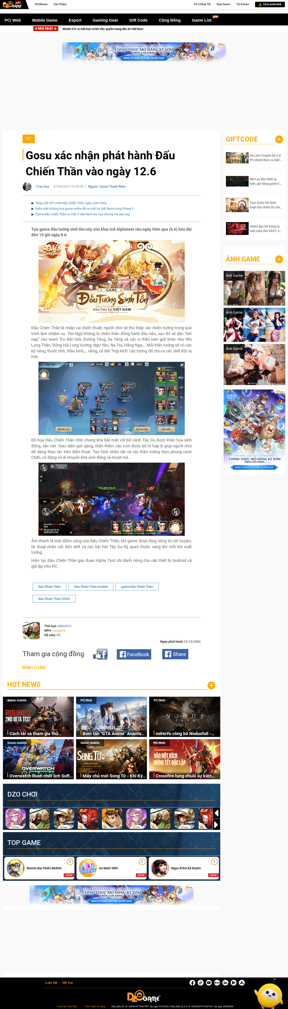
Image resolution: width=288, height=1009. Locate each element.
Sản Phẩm (60, 4)
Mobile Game (44, 20)
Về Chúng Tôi (202, 4)
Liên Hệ (51, 983)
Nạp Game (223, 4)
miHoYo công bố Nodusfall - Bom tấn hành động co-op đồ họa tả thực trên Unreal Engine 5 (188, 734)
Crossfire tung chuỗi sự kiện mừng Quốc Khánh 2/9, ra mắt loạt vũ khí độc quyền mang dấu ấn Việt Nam (187, 776)
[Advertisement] (144, 98)
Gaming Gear (105, 20)
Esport (75, 20)
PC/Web (86, 700)
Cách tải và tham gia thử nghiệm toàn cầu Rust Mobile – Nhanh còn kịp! (109, 29)
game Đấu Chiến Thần (137, 586)
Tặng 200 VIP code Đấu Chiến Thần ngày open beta (70, 203)
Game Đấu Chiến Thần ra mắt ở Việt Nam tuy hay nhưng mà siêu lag (82, 214)
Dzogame (59, 630)
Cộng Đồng (170, 20)
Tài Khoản (242, 4)
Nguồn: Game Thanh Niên (106, 186)
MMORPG (65, 626)
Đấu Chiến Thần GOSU (54, 599)
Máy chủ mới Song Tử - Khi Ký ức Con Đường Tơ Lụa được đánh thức (113, 776)
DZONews (41, 4)
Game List (202, 20)
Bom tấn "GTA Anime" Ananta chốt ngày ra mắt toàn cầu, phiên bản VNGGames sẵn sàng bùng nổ (114, 734)
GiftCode (242, 139)
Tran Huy (42, 186)
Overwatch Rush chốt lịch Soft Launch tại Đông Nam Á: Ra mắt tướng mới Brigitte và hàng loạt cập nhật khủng (41, 776)
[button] (216, 824)
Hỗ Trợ (68, 983)
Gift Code (138, 20)
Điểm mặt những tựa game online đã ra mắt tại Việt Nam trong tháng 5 (84, 208)
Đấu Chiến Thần (49, 586)
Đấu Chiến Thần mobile (91, 586)
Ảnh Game (243, 259)
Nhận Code (263, 158)
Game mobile (17, 700)
